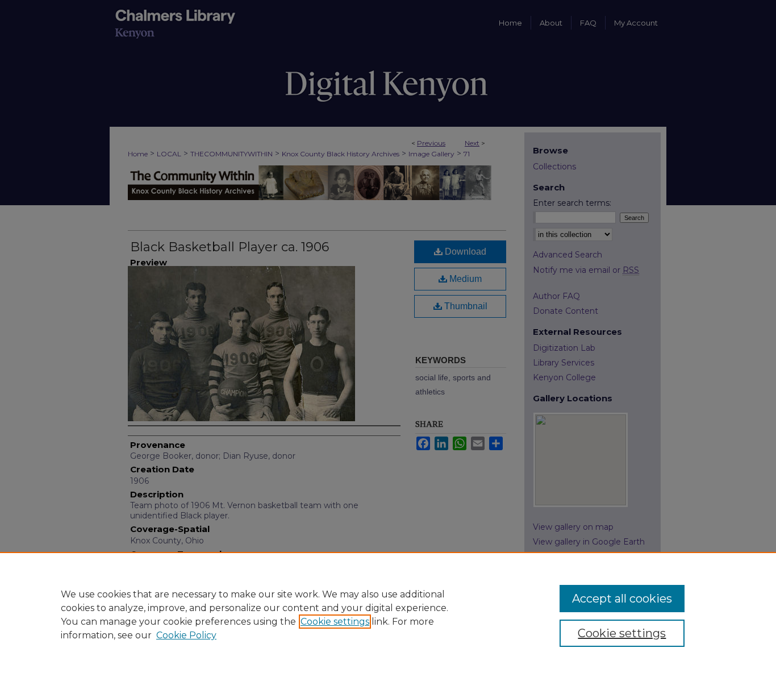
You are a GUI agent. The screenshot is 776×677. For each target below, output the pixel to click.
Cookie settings (335, 621)
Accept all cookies (622, 598)
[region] (388, 614)
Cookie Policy (186, 635)
